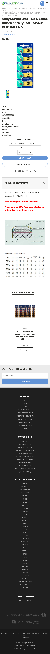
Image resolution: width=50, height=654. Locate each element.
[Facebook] (15, 171)
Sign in (20, 425)
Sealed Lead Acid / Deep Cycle (25, 469)
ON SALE (25, 441)
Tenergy (25, 527)
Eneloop (25, 560)
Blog (25, 407)
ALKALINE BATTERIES (25, 447)
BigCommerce (29, 643)
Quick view (25, 346)
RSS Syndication (25, 422)
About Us (25, 401)
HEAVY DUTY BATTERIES (25, 459)
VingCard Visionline (25, 582)
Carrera (25, 572)
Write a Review (9, 34)
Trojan (25, 536)
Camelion (25, 505)
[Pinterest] (35, 171)
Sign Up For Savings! (25, 413)
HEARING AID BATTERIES (25, 453)
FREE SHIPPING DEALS (25, 444)
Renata (25, 496)
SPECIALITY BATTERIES (25, 466)
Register (29, 425)
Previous (3, 651)
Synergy (25, 578)
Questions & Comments (25, 416)
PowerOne (25, 542)
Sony (25, 514)
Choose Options (25, 350)
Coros (25, 557)
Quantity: (25, 148)
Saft (25, 548)
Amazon (25, 569)
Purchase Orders (25, 410)
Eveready (25, 551)
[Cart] (42, 3)
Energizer (25, 487)
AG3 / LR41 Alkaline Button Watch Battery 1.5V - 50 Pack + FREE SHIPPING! (25, 335)
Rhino (25, 523)
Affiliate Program (25, 419)
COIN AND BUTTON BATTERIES (25, 450)
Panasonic (25, 493)
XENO (25, 533)
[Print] (23, 171)
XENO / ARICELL (25, 585)
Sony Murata (25, 490)
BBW (25, 484)
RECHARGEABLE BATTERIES (25, 456)
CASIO (25, 554)
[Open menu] (47, 3)
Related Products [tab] (23, 292)
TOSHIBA (25, 517)
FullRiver (25, 545)
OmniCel (25, 511)
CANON (25, 530)
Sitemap (25, 428)
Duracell (25, 520)
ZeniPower (25, 539)
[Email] (19, 171)
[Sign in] (38, 3)
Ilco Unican (25, 575)
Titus (25, 502)
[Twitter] (27, 171)
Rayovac (25, 508)
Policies (25, 404)
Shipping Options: (25, 139)
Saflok (25, 563)
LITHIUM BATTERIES (25, 463)
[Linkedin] (31, 171)
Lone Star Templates (29, 646)
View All (25, 588)
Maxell (25, 499)
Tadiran (25, 566)
